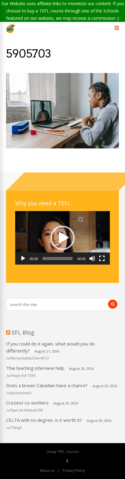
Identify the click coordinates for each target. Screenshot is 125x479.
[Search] (112, 304)
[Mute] (92, 258)
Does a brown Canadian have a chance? (47, 385)
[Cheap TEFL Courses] (11, 31)
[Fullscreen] (102, 258)
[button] (62, 238)
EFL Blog (23, 332)
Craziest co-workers (27, 403)
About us (47, 470)
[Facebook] (67, 461)
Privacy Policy (73, 470)
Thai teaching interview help (35, 368)
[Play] (23, 258)
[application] (62, 238)
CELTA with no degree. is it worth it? (44, 420)
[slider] (58, 258)
